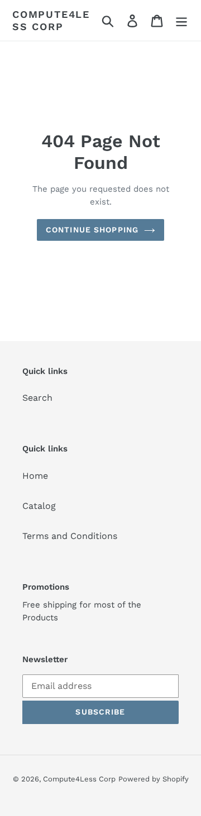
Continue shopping (92, 229)
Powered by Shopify (153, 779)
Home (35, 475)
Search (37, 397)
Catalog (39, 506)
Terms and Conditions (69, 536)
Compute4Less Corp (51, 20)
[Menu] (181, 20)
